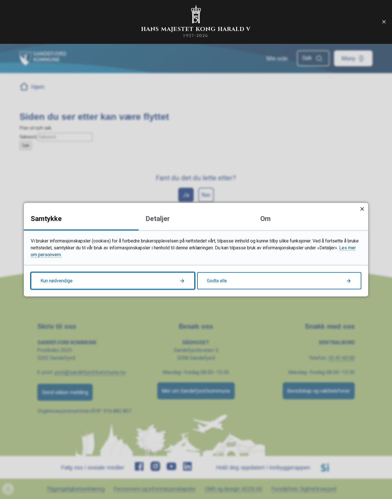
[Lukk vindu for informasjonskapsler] (362, 209)
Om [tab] (265, 218)
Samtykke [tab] (46, 218)
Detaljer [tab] (157, 218)
